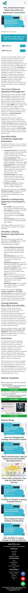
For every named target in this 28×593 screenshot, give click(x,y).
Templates (14, 551)
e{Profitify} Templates (15, 587)
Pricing (14, 553)
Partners (14, 564)
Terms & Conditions (14, 572)
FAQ (14, 579)
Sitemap (14, 575)
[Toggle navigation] (25, 3)
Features (14, 554)
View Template (14, 389)
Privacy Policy (14, 573)
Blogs (14, 560)
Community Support (14, 566)
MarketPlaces (14, 562)
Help (14, 567)
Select (22, 45)
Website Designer (14, 556)
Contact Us (14, 577)
